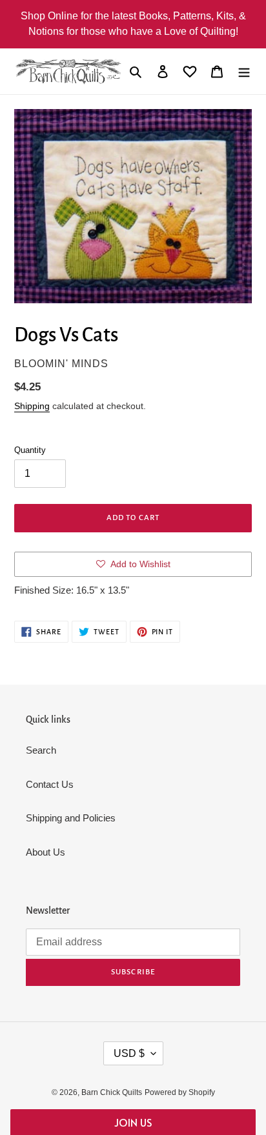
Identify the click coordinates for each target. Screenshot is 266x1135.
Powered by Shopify (180, 1092)
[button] (132, 1122)
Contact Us (50, 784)
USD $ (129, 1053)
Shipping (32, 406)
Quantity (30, 450)
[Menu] (244, 71)
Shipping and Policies (71, 817)
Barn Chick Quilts (111, 1092)
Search (41, 750)
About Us (45, 852)
